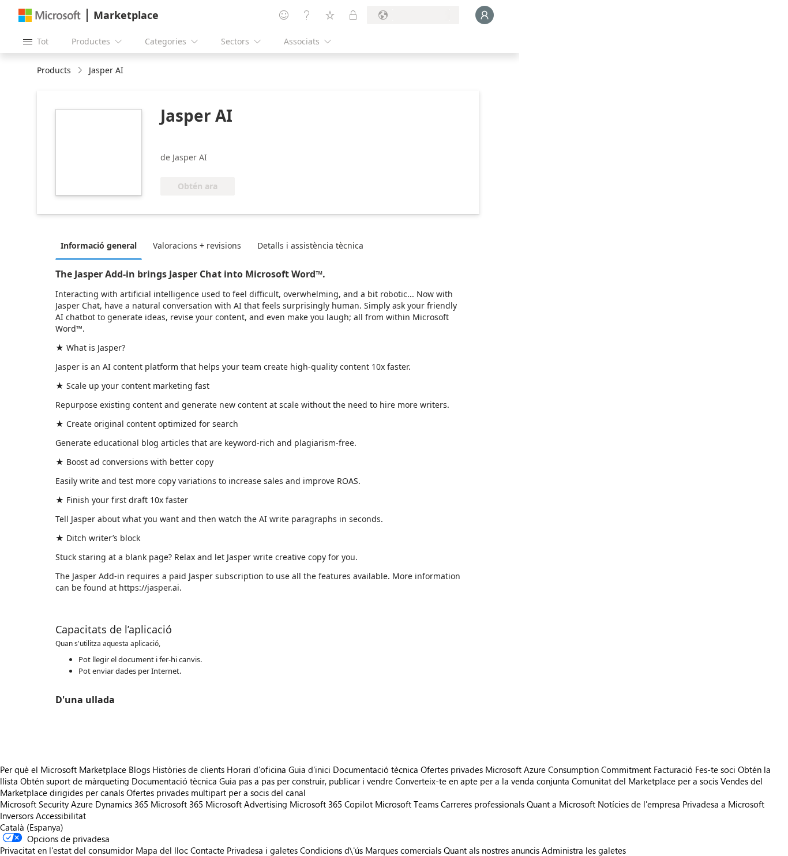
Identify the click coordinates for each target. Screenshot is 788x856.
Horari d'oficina (256, 769)
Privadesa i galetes (262, 850)
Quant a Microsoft (561, 804)
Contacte (207, 850)
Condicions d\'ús (331, 850)
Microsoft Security (34, 804)
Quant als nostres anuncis (491, 850)
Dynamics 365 (121, 804)
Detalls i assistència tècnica (310, 245)
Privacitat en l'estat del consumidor (66, 850)
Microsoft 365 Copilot (331, 804)
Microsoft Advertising (246, 804)
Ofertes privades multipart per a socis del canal (216, 792)
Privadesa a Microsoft (723, 804)
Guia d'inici (309, 769)
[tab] (101, 245)
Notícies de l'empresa (639, 804)
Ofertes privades (452, 769)
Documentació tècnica (375, 769)
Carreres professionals (482, 804)
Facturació (673, 769)
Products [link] (54, 70)
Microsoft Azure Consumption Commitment (569, 769)
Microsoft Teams (406, 804)
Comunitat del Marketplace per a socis (645, 781)
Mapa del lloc (162, 850)
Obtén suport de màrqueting (74, 781)
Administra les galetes (584, 850)
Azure (82, 804)
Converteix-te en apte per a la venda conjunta (482, 781)
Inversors (16, 815)
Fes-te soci (715, 769)
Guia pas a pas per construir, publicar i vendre (306, 781)
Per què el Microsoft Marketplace (63, 769)
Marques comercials (403, 850)
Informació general (99, 245)
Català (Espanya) (31, 827)
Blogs (139, 769)
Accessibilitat (61, 815)
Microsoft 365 (177, 804)
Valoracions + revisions (197, 245)
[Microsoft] (49, 15)
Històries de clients (188, 769)
